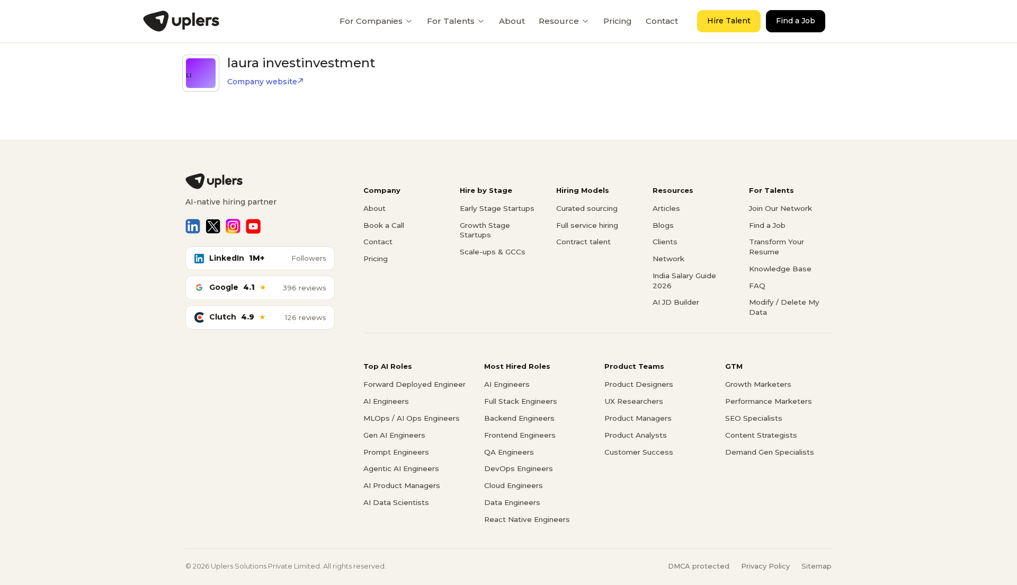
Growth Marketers (758, 384)
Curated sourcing (587, 208)
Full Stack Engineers (520, 401)
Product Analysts (635, 435)
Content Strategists (761, 435)
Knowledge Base (780, 268)
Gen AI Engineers (394, 435)
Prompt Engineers (396, 452)
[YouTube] (253, 226)
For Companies (371, 21)
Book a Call (383, 225)
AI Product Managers (401, 485)
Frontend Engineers (520, 435)
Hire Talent (729, 20)
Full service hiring (587, 225)
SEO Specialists (753, 418)
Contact (662, 21)
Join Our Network (780, 208)
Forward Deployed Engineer (414, 384)
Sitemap (816, 566)
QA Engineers (509, 452)
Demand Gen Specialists (769, 452)
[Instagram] (233, 226)
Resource (559, 21)
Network (668, 258)
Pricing (617, 21)
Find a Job (795, 20)
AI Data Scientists (396, 502)
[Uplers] (181, 21)
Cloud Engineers (513, 485)
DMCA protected (698, 566)
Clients (665, 241)
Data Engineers (512, 502)
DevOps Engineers (518, 468)
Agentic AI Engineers (401, 468)
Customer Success (638, 452)
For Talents (451, 21)
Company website (262, 81)
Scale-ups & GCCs (492, 251)
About (512, 21)
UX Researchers (633, 401)
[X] (213, 226)
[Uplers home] (260, 181)
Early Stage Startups (497, 208)
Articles (666, 208)
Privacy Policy (765, 566)
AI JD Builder (676, 302)
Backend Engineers (519, 418)
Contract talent (583, 241)
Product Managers (638, 418)
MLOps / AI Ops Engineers (411, 418)
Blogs (663, 225)
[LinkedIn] (192, 226)
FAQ (757, 285)
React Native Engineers (527, 519)
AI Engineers (386, 401)
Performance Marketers (768, 401)
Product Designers (638, 384)
